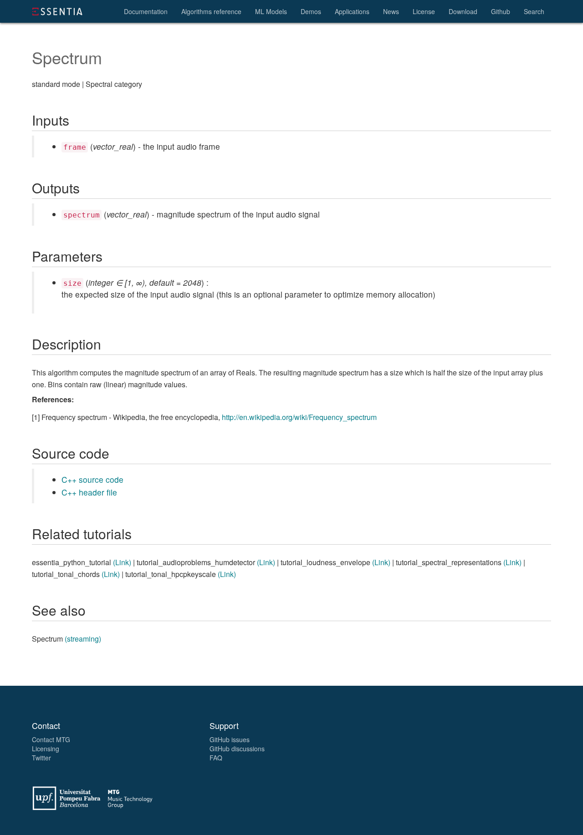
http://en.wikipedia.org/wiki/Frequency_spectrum (299, 417)
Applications (352, 11)
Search (534, 11)
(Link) (122, 562)
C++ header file (89, 492)
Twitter (41, 757)
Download (463, 11)
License (424, 11)
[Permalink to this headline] (20, 54)
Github (500, 11)
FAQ (216, 757)
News (391, 11)
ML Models (271, 11)
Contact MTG (51, 739)
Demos (311, 11)
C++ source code (92, 479)
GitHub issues (230, 739)
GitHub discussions (237, 748)
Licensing (45, 748)
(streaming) (83, 638)
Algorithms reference (211, 11)
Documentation (146, 11)
